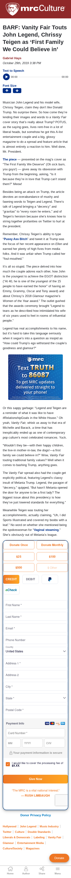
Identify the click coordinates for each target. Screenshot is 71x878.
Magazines (33, 848)
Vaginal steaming (46, 530)
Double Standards (39, 831)
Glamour (8, 842)
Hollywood (9, 826)
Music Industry (49, 826)
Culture (19, 831)
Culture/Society (12, 848)
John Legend (28, 826)
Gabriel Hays (12, 58)
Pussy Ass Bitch (15, 239)
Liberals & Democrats (16, 837)
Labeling (39, 837)
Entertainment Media (30, 842)
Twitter (7, 831)
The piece (10, 159)
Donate (59, 858)
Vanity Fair (54, 837)
